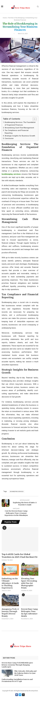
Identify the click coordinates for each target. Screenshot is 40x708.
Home (5, 18)
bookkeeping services (11, 174)
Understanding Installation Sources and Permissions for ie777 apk (17, 680)
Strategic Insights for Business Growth (20, 136)
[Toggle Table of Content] (33, 119)
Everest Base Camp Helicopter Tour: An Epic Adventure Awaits (29, 612)
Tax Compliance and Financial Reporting (16, 131)
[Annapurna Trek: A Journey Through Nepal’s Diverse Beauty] (10, 600)
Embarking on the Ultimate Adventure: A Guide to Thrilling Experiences (10, 583)
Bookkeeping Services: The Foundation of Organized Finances (20, 123)
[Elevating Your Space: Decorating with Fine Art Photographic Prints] (29, 570)
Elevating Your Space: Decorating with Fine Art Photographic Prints (29, 583)
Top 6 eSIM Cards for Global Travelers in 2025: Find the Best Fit (19, 555)
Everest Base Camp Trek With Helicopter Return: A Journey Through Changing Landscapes (17, 665)
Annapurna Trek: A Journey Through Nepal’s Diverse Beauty (10, 612)
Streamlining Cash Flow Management (19, 128)
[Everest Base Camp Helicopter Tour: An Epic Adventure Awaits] (29, 600)
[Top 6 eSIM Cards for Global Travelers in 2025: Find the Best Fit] (20, 539)
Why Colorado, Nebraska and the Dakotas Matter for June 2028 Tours (25, 673)
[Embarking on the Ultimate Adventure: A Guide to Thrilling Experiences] (10, 570)
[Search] (38, 7)
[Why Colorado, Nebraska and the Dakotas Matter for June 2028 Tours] (7, 673)
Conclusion (9, 138)
